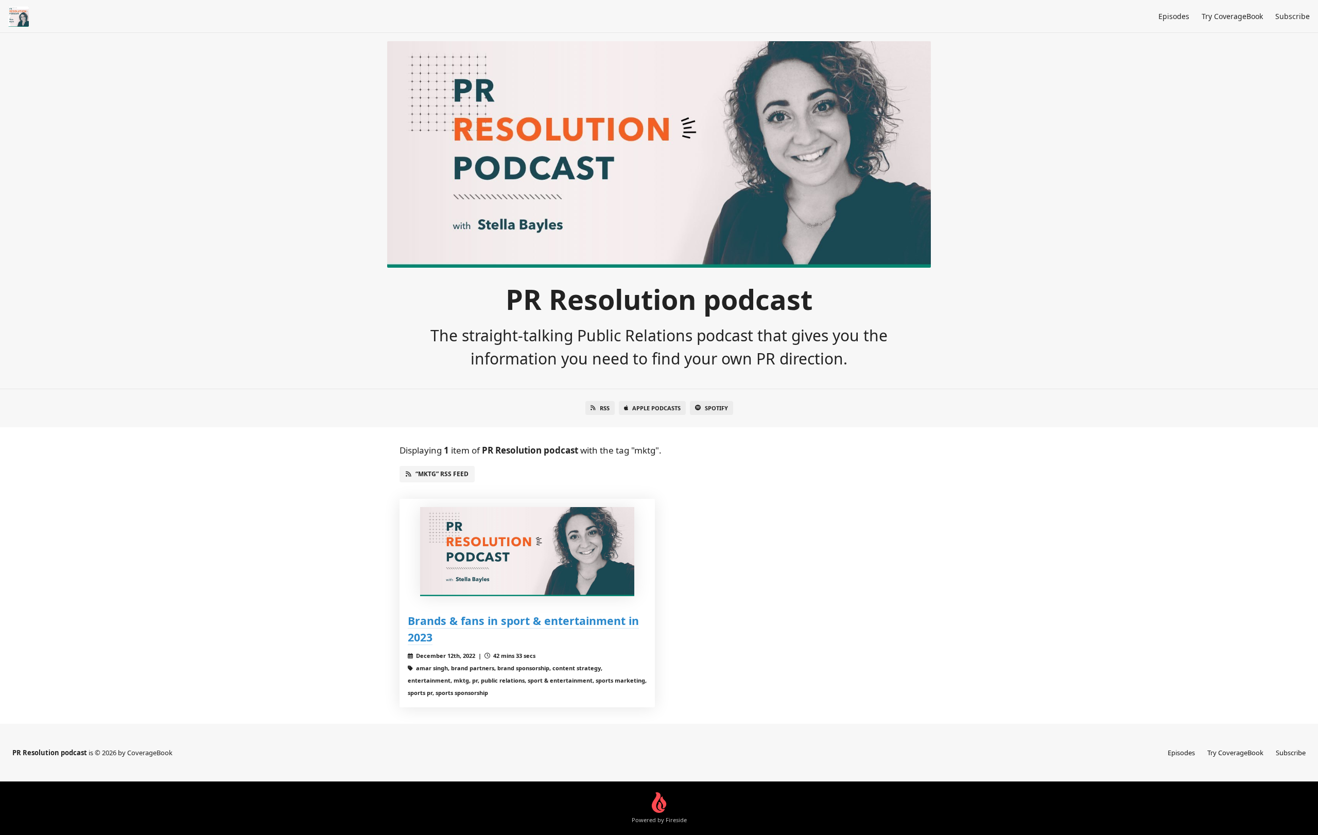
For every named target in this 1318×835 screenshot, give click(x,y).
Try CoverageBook (1232, 16)
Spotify (716, 408)
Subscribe (1292, 16)
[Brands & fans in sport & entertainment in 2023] (527, 551)
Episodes (1173, 16)
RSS (605, 408)
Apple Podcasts (656, 408)
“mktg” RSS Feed (442, 473)
